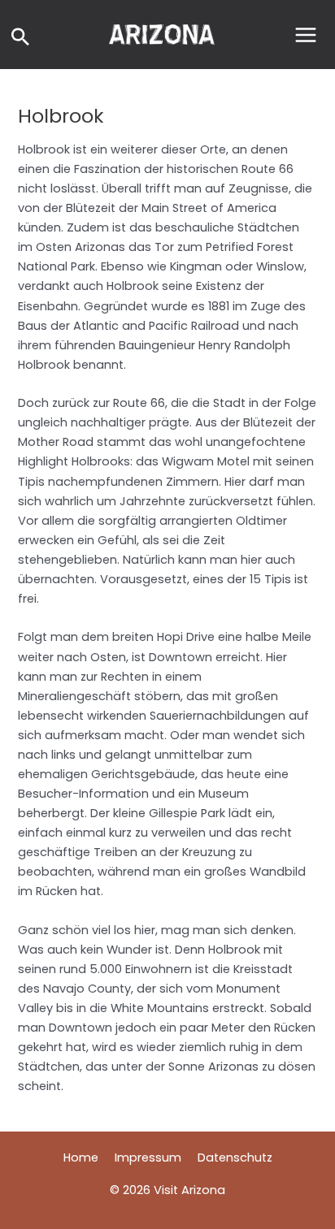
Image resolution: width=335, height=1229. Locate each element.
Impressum (148, 1157)
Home (80, 1157)
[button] (20, 38)
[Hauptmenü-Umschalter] (306, 35)
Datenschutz (235, 1157)
